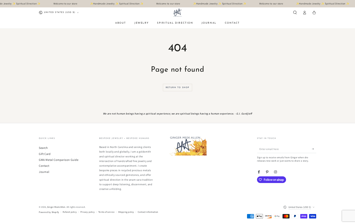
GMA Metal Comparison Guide (59, 160)
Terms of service (106, 212)
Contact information (148, 212)
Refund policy (70, 212)
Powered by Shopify (49, 212)
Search (43, 148)
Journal (44, 172)
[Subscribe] (314, 149)
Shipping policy (126, 212)
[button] (295, 12)
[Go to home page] (177, 12)
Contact (44, 166)
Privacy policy (87, 212)
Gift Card (44, 154)
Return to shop (178, 88)
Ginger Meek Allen (56, 207)
